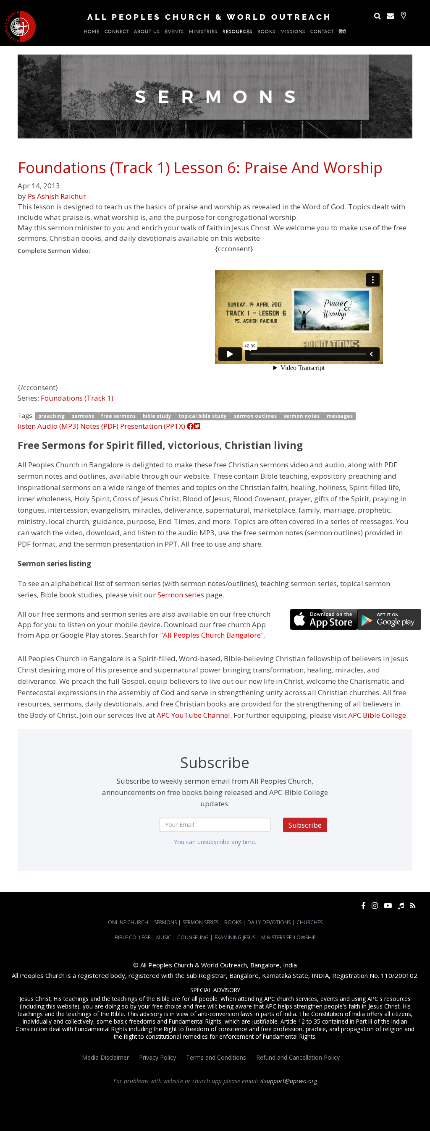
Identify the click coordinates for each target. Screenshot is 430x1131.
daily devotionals (231, 1111)
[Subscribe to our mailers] (390, 15)
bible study (158, 416)
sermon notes (302, 416)
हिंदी (342, 32)
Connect (117, 32)
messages (340, 416)
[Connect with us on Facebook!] (363, 905)
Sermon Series (200, 922)
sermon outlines (256, 416)
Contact (322, 32)
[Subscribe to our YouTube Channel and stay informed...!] (388, 905)
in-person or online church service (155, 1096)
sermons (83, 416)
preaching (52, 416)
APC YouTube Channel (193, 715)
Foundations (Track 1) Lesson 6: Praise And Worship (200, 167)
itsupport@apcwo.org (288, 1081)
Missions (293, 32)
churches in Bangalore (302, 1104)
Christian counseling (191, 1119)
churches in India (359, 1104)
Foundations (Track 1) (77, 398)
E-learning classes (354, 1111)
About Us (147, 32)
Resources (237, 32)
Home (92, 32)
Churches (309, 922)
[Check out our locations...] (403, 15)
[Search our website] (377, 15)
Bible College (132, 937)
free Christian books (185, 1111)
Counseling (193, 937)
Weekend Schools (397, 1111)
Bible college (268, 1111)
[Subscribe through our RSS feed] (412, 905)
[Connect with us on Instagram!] (375, 905)
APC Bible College (377, 715)
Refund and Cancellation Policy (298, 1057)
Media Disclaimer (105, 1057)
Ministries (203, 32)
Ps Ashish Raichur (57, 196)
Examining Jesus (235, 937)
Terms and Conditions (216, 1057)
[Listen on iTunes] (401, 905)
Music (163, 937)
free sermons (119, 416)
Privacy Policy (157, 1057)
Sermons (165, 922)
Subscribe (305, 825)
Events (174, 32)
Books (266, 32)
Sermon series (180, 594)
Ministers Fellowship (288, 937)
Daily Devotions (269, 922)
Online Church (128, 922)
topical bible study (203, 416)
